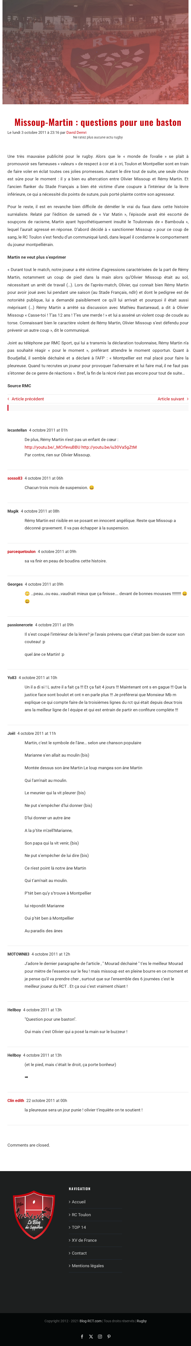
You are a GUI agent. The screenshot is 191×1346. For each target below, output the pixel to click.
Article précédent (28, 398)
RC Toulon (81, 1214)
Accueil (79, 1201)
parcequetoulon (21, 551)
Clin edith (15, 1100)
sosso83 (14, 478)
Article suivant (171, 398)
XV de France (84, 1240)
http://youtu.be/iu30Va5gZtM (109, 447)
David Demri (76, 132)
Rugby (142, 1321)
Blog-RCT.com (90, 1321)
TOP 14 (79, 1227)
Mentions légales (88, 1265)
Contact (79, 1253)
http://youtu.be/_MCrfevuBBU (52, 447)
